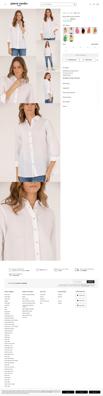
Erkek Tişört (7, 299)
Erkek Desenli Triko (9, 348)
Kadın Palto (7, 379)
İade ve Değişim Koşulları (28, 309)
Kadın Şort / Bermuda (9, 367)
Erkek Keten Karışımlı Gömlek (11, 320)
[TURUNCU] (89, 30)
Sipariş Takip (25, 299)
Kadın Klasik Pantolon (9, 362)
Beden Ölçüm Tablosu (27, 311)
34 (66, 47)
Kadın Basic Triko (8, 369)
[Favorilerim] (94, 4)
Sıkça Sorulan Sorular (27, 315)
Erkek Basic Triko (8, 345)
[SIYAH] (83, 30)
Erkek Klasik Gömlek (9, 318)
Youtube (59, 301)
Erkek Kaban (7, 337)
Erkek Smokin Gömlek (9, 324)
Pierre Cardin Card (44, 301)
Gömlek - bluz (77, 13)
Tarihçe (41, 296)
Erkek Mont (7, 335)
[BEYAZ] (65, 30)
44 (66, 50)
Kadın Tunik (7, 356)
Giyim (71, 13)
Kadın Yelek (7, 382)
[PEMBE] (77, 30)
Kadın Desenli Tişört (9, 354)
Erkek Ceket (7, 303)
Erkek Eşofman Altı (9, 331)
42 (95, 47)
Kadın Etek (7, 365)
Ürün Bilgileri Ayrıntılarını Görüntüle (71, 78)
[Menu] (5, 4)
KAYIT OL (90, 281)
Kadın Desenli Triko (9, 371)
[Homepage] (19, 4)
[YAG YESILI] (95, 30)
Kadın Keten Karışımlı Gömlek (11, 360)
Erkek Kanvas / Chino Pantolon (11, 326)
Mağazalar (42, 299)
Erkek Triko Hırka (8, 350)
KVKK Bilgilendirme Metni (85, 285)
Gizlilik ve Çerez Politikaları (28, 294)
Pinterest (60, 303)
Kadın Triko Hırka (8, 373)
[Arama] (42, 4)
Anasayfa (64, 13)
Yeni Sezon (7, 305)
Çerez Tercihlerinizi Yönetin (28, 301)
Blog (41, 303)
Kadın (68, 13)
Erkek (6, 307)
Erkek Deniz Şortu (9, 333)
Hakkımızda (42, 294)
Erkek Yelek (7, 341)
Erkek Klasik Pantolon (9, 328)
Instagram (60, 296)
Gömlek (6, 301)
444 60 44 (24, 317)
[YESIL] (65, 38)
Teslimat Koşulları (26, 313)
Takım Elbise (7, 296)
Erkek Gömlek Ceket (9, 322)
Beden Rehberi (94, 44)
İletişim (23, 296)
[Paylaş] (97, 60)
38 (80, 47)
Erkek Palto (7, 339)
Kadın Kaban (7, 377)
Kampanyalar (7, 311)
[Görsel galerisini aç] (18, 32)
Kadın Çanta (7, 294)
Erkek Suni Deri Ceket (9, 343)
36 (73, 47)
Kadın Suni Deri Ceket (9, 384)
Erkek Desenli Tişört (9, 316)
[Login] (90, 4)
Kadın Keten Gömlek (9, 358)
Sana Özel (7, 314)
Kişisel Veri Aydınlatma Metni (28, 303)
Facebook (60, 294)
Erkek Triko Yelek (8, 352)
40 (88, 47)
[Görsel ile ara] (74, 4)
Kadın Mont (7, 375)
